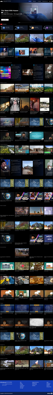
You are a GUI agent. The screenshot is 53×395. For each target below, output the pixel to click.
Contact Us (48, 383)
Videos (21, 383)
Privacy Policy (49, 386)
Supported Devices (35, 382)
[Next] (51, 13)
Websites (33, 385)
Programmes (22, 385)
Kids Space (22, 386)
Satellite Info (34, 383)
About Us (48, 385)
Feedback (48, 384)
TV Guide (21, 384)
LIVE (20, 382)
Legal (47, 382)
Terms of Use (34, 384)
